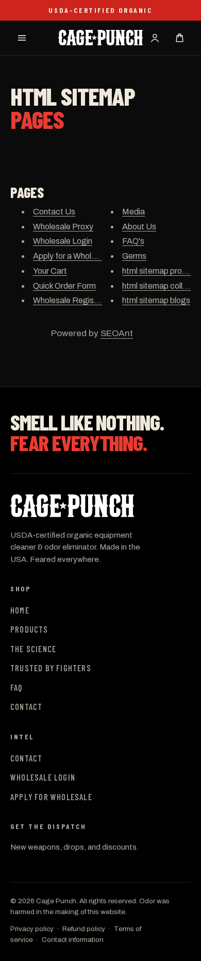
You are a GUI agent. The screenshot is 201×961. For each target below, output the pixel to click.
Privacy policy (32, 929)
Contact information (73, 939)
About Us (139, 226)
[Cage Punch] (87, 505)
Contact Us (54, 211)
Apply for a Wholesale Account (88, 256)
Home (19, 610)
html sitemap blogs (156, 300)
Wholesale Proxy (63, 226)
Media (133, 211)
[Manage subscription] (154, 37)
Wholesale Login (62, 241)
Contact (26, 706)
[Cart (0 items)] (179, 37)
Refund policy (83, 929)
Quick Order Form (64, 285)
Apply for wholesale (51, 796)
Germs (134, 256)
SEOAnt (116, 333)
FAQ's (133, 241)
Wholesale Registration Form (85, 300)
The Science (33, 648)
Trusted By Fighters (50, 667)
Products (29, 629)
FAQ (16, 687)
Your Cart (50, 271)
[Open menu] (21, 37)
